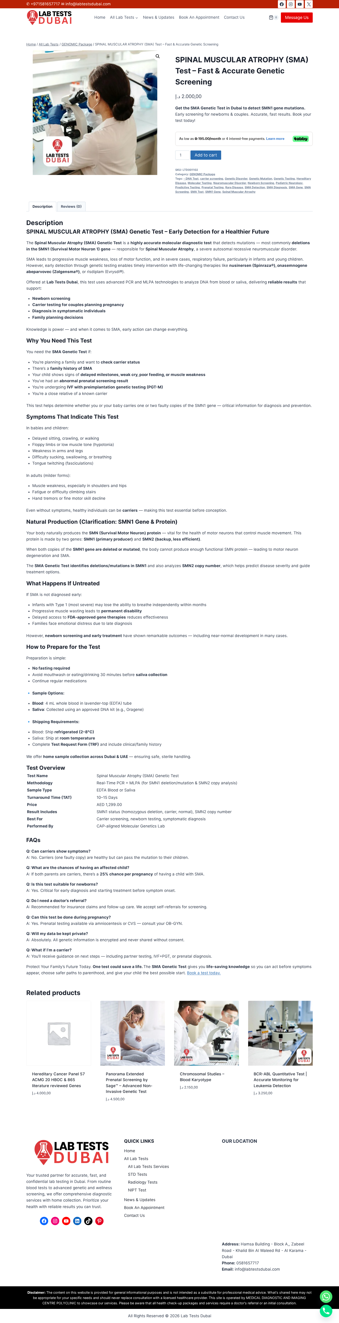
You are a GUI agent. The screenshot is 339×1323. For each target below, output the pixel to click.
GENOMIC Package (202, 174)
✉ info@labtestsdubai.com (86, 4)
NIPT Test (137, 1190)
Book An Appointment (199, 17)
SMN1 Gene (213, 191)
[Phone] (326, 1311)
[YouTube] (300, 4)
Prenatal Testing (213, 187)
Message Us (297, 17)
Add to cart (206, 155)
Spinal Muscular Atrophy (239, 191)
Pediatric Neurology (289, 183)
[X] (309, 4)
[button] (158, 56)
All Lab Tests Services (148, 1166)
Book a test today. (204, 973)
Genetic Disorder (236, 178)
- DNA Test (191, 178)
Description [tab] (43, 206)
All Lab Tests (136, 1158)
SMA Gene (296, 187)
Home (99, 17)
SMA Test (197, 191)
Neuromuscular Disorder (229, 183)
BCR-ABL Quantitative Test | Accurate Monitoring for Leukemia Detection (280, 1080)
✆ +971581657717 (43, 4)
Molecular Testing (200, 183)
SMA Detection (255, 187)
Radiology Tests (143, 1182)
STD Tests (137, 1174)
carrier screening (211, 178)
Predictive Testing (187, 187)
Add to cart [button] (43, 1107)
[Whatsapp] (326, 1296)
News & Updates (158, 17)
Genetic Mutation (260, 178)
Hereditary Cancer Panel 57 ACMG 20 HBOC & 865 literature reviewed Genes (58, 1080)
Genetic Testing (284, 178)
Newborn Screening (261, 183)
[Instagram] (291, 4)
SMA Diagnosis (277, 187)
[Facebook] (282, 4)
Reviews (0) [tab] (71, 206)
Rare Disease (234, 187)
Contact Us (234, 17)
